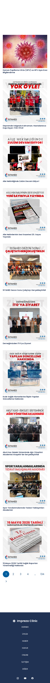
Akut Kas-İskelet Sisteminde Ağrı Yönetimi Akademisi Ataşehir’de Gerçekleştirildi (23, 453)
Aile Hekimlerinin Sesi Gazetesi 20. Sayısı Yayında (22, 235)
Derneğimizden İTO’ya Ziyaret (17, 343)
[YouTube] (25, 678)
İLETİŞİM (25, 662)
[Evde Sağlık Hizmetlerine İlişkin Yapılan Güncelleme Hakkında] (25, 372)
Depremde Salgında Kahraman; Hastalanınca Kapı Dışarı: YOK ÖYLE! (24, 126)
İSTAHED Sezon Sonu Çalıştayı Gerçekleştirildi (24, 290)
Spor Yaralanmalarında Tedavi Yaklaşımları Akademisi (23, 508)
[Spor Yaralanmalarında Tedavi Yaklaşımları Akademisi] (25, 483)
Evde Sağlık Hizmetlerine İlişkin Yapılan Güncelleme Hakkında (21, 397)
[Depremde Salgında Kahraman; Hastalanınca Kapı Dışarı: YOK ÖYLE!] (25, 101)
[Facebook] (32, 678)
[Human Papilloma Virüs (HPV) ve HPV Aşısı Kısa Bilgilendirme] (25, 51)
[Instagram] (17, 678)
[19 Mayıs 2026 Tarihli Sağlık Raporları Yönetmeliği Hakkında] (25, 539)
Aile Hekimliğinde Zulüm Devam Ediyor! (21, 181)
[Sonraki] (6, 581)
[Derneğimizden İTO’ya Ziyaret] (25, 319)
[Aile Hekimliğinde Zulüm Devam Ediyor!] (25, 157)
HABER (25, 641)
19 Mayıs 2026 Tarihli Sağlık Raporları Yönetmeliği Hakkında (20, 564)
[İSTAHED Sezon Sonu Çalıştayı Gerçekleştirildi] (25, 266)
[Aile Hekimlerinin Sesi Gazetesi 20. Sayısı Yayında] (25, 210)
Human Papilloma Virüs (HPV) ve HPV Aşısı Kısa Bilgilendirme (25, 71)
